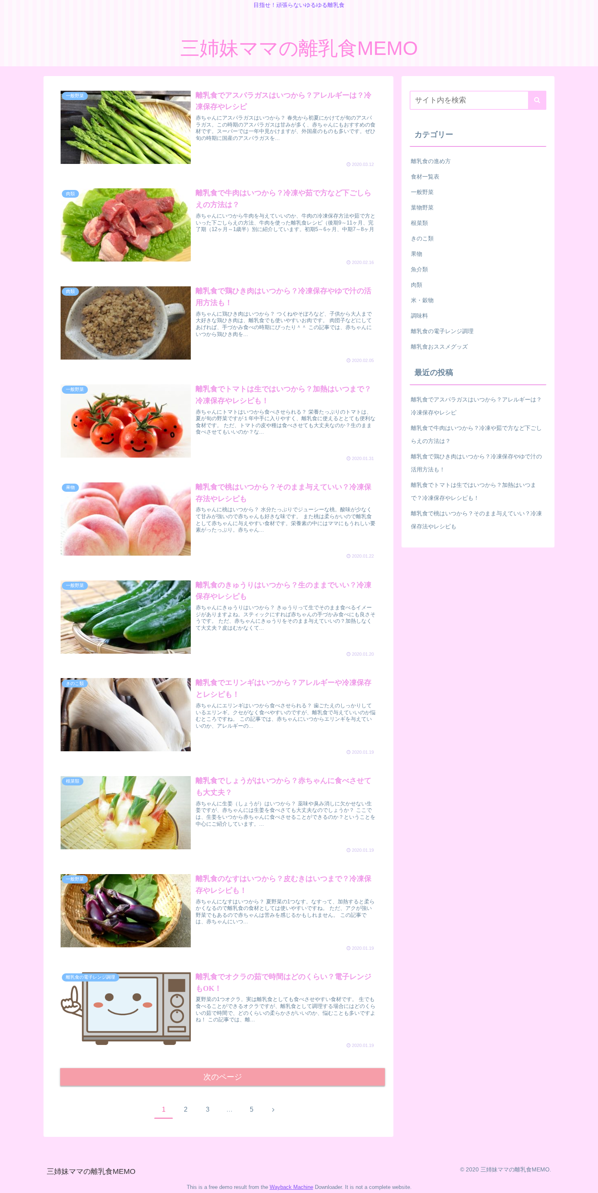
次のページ (222, 1077)
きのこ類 (422, 238)
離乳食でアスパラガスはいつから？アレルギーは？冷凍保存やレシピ (476, 406)
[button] (537, 100)
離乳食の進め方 (431, 161)
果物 (416, 254)
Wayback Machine (291, 1187)
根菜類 (419, 223)
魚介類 (419, 269)
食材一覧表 (425, 176)
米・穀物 (422, 300)
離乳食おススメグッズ (439, 346)
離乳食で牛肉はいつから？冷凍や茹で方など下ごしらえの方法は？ (476, 434)
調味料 (419, 315)
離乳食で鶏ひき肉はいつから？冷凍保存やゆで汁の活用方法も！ (476, 463)
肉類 (416, 284)
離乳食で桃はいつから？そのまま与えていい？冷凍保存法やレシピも (476, 520)
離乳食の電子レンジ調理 (442, 331)
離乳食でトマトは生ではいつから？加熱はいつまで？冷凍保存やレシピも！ (473, 491)
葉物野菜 (422, 207)
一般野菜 (422, 192)
